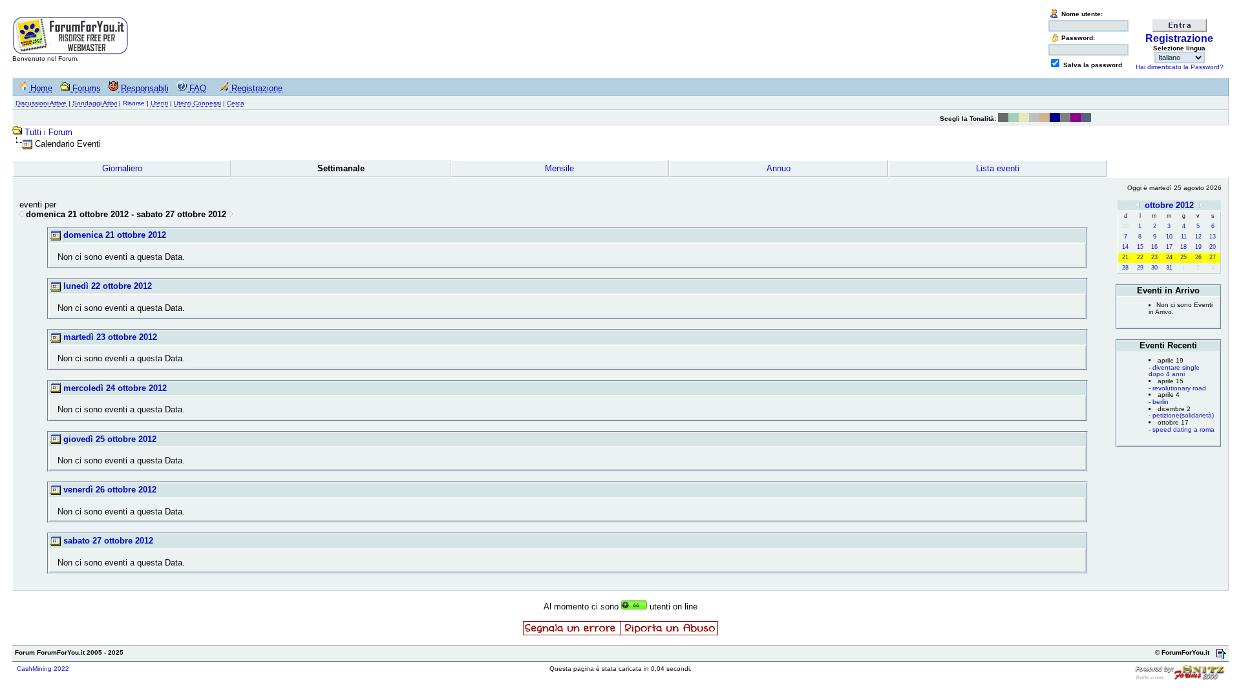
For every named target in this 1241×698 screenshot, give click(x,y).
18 (1183, 247)
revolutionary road (1179, 388)
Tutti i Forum (48, 132)
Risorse (134, 103)
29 (1140, 267)
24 (1169, 257)
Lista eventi (997, 168)
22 (1140, 257)
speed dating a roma (1183, 429)
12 (1198, 236)
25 (1183, 257)
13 (1212, 236)
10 (1169, 236)
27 (1212, 257)
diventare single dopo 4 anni (1174, 371)
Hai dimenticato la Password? (1180, 66)
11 (1184, 236)
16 (1154, 247)
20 (1212, 247)
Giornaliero (122, 168)
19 (1198, 247)
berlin (1160, 401)
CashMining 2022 (43, 668)
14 (1125, 247)
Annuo (778, 168)
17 (1169, 247)
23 (1154, 257)
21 (1125, 257)
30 (1154, 267)
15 (1140, 247)
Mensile (559, 168)
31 (1169, 267)
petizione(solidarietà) (1183, 415)
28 (1125, 267)
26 (1198, 257)
